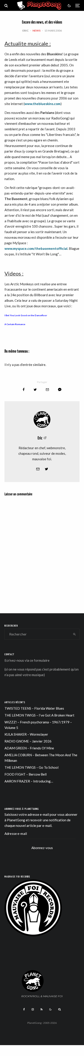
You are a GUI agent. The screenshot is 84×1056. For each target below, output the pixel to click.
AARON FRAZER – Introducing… (28, 781)
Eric (25, 30)
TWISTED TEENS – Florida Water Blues (34, 708)
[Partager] (24, 389)
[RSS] (41, 1009)
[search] (74, 634)
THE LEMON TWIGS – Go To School (31, 767)
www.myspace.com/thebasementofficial (35, 248)
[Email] (47, 389)
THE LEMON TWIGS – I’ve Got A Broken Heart (39, 715)
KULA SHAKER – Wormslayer (26, 734)
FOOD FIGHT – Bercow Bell (25, 774)
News (36, 30)
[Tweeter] (35, 389)
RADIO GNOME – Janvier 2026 (28, 741)
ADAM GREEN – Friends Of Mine (29, 748)
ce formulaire (40, 660)
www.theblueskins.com (42, 104)
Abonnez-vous (42, 848)
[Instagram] (32, 1009)
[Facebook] (24, 1009)
